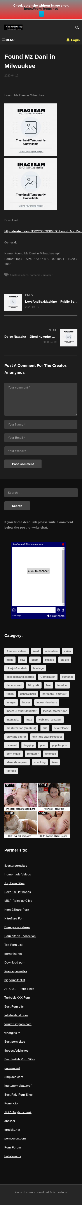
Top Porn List (13, 944)
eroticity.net (12, 1129)
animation (51, 651)
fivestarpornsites (15, 865)
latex (29, 719)
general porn (28, 694)
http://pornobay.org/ (17, 1085)
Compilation (47, 676)
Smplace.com (13, 1077)
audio (10, 659)
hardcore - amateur (41, 275)
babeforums (12, 1156)
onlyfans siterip (16, 736)
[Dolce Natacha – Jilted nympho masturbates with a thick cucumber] (40, 337)
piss (42, 745)
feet (48, 685)
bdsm (34, 659)
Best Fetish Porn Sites (19, 1059)
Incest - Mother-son (55, 711)
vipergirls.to (12, 1033)
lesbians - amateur (50, 719)
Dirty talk (33, 685)
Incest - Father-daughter (22, 711)
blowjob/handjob (16, 668)
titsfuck (11, 770)
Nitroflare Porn (14, 918)
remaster (33, 753)
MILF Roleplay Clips (18, 900)
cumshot (67, 676)
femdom (62, 685)
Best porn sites (14, 1041)
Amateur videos (19, 275)
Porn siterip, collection (20, 936)
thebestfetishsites (16, 1050)
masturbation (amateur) (21, 728)
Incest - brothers (47, 702)
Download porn (14, 962)
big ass (49, 659)
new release (61, 728)
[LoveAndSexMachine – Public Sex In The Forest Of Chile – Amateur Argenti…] (40, 302)
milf (45, 728)
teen (55, 762)
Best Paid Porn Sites (18, 1094)
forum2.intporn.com (17, 1024)
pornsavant (12, 1068)
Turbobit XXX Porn (17, 997)
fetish (10, 694)
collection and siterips (20, 676)
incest (26, 702)
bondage (38, 668)
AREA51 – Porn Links (19, 988)
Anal (36, 651)
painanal (12, 745)
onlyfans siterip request (47, 736)
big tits (65, 659)
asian (67, 651)
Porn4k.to (11, 1103)
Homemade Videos (17, 874)
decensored (14, 685)
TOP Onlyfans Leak (17, 1112)
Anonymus (14, 372)
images (11, 702)
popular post (60, 745)
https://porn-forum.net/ (41, 8)
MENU (9, 40)
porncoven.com (15, 1138)
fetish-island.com (16, 1015)
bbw (22, 659)
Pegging (29, 745)
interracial (13, 719)
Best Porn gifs (14, 1006)
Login (75, 40)
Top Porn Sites (14, 883)
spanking (39, 762)
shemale (50, 753)
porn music (14, 753)
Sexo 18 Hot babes (17, 892)
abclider (9, 1121)
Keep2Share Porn (16, 909)
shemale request (17, 762)
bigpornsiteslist (14, 980)
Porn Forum (12, 1147)
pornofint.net (13, 953)
